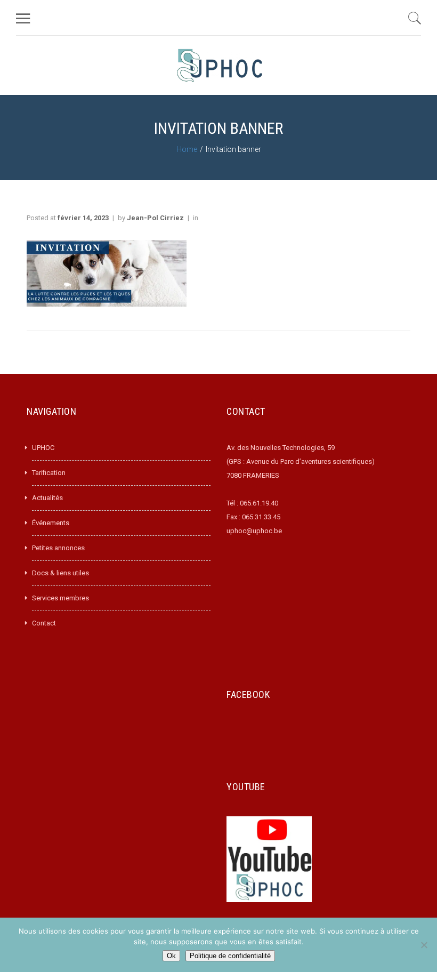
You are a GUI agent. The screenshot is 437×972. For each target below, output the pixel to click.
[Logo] (219, 65)
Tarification (49, 473)
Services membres (60, 598)
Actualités (47, 498)
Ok (171, 956)
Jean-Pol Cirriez (155, 218)
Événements (50, 523)
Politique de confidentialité (230, 956)
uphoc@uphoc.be (254, 531)
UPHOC (43, 448)
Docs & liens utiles (60, 573)
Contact (44, 623)
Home (186, 149)
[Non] (423, 944)
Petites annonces (58, 548)
